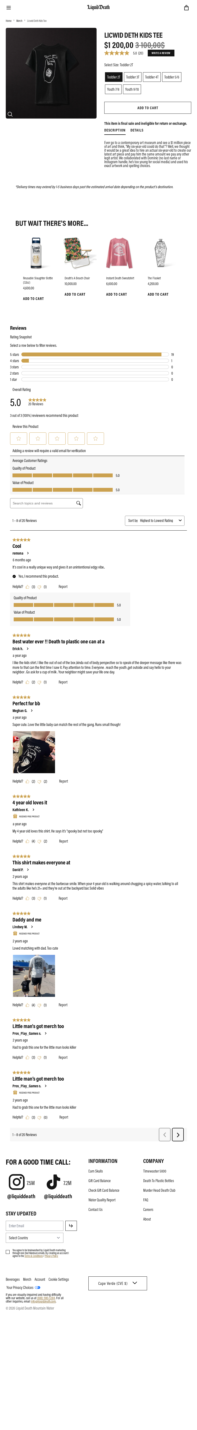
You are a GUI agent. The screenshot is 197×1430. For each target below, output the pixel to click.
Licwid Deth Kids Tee (37, 20)
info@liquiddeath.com (43, 1301)
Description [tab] (115, 130)
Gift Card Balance (99, 1181)
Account (40, 1279)
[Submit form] (71, 1226)
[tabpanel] (147, 154)
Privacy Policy (51, 1255)
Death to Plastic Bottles (158, 1181)
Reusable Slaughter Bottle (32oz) (38, 280)
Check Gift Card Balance (103, 1190)
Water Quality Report (102, 1200)
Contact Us (95, 1209)
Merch (19, 20)
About (147, 1219)
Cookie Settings (59, 1279)
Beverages (13, 1279)
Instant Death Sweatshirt (120, 278)
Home (9, 20)
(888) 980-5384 (46, 1297)
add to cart (147, 108)
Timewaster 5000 (154, 1171)
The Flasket (154, 278)
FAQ (145, 1200)
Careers (148, 1209)
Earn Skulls (95, 1171)
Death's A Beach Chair (77, 278)
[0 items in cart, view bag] (186, 8)
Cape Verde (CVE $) (113, 1283)
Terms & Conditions (34, 1255)
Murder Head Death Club (159, 1190)
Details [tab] (136, 130)
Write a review (161, 52)
